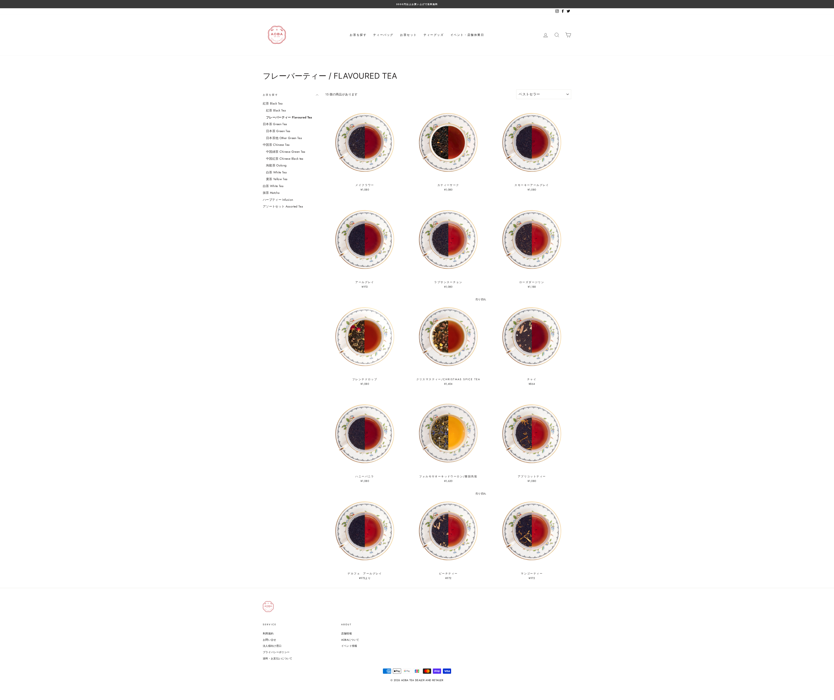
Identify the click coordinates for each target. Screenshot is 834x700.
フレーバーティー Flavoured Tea (289, 117)
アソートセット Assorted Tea (283, 206)
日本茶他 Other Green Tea (284, 138)
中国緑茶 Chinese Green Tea (285, 151)
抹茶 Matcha (271, 193)
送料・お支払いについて (277, 658)
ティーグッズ (434, 35)
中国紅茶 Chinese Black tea (284, 158)
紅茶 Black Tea (273, 103)
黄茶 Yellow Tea (277, 179)
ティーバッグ (383, 35)
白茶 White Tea (276, 172)
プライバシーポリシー (276, 652)
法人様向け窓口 (272, 646)
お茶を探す (358, 35)
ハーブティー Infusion (278, 199)
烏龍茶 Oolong (276, 165)
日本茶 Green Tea (275, 124)
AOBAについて (350, 640)
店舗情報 (346, 633)
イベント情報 (349, 646)
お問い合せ (269, 640)
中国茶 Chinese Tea (276, 145)
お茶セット (408, 35)
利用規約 (268, 633)
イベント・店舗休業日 (467, 35)
